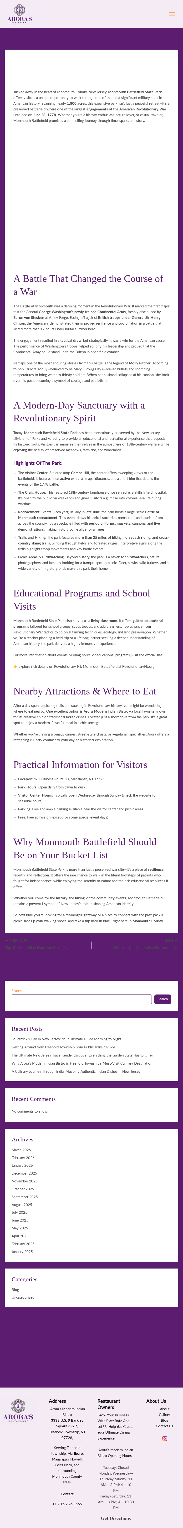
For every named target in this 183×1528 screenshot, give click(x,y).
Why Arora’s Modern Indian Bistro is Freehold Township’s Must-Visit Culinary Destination (82, 1063)
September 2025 (25, 1197)
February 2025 (23, 1244)
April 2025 (20, 1236)
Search (17, 991)
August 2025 (22, 1205)
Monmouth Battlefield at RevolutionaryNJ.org (118, 666)
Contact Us (164, 1426)
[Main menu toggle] (172, 14)
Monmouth (61, 1476)
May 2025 (20, 1228)
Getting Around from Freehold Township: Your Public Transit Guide (63, 1047)
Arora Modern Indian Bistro (106, 711)
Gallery (164, 1415)
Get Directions (116, 1518)
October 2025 (23, 1189)
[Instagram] (164, 1438)
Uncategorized (23, 1297)
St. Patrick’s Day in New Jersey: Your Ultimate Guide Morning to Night (66, 1039)
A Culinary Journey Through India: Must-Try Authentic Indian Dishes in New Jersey (76, 1071)
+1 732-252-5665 (67, 1504)
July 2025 (19, 1212)
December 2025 (24, 1173)
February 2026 (23, 1158)
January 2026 (22, 1165)
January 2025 (22, 1252)
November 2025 (25, 1181)
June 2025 (20, 1220)
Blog (15, 1290)
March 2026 (21, 1150)
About (164, 1409)
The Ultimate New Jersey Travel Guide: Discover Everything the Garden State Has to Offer (82, 1055)
